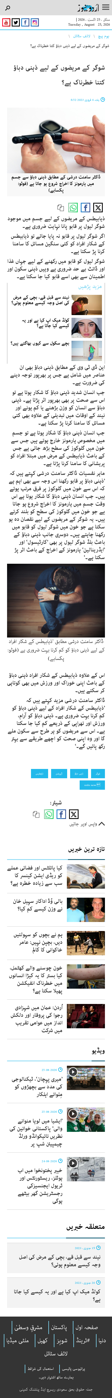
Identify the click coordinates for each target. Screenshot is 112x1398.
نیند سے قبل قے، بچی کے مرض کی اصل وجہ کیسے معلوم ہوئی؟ (40, 300)
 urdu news (92, 785)
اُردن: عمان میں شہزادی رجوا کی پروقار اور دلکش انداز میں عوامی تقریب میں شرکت (37, 1019)
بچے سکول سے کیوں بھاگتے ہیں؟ (40, 343)
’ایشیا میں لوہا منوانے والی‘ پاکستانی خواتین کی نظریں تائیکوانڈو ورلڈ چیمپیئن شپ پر (36, 1132)
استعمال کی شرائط (40, 1368)
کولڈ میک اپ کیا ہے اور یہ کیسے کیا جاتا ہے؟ (45, 323)
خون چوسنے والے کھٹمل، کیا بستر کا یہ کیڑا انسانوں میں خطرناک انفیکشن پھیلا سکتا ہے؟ (36, 979)
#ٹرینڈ (83, 1340)
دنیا (102, 1340)
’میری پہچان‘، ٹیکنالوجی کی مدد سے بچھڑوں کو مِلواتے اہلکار (37, 1087)
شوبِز (62, 1340)
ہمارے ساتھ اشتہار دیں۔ (56, 1377)
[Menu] (105, 7)
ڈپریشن (59, 774)
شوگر (98, 774)
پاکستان (59, 1327)
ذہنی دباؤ (79, 774)
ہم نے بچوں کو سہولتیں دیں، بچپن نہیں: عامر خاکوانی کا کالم (38, 942)
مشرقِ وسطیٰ (28, 1327)
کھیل (43, 1340)
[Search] (7, 8)
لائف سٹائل (81, 36)
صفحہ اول (87, 1327)
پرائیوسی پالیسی (73, 1368)
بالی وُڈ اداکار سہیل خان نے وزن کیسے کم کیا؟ (38, 905)
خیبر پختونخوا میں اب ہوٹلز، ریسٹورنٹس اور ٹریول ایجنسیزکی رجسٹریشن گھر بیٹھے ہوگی (40, 1185)
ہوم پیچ (103, 36)
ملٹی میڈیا (18, 1340)
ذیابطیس (39, 774)
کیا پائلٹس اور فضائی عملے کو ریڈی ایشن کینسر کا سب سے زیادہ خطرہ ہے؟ (35, 876)
